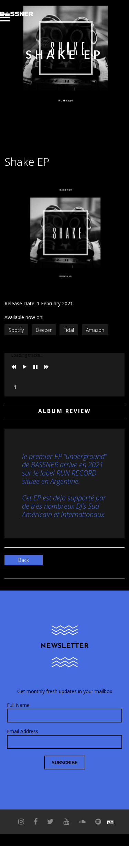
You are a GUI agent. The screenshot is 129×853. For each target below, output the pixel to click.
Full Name (18, 705)
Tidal (69, 330)
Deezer (44, 330)
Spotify (16, 330)
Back (23, 560)
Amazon (95, 330)
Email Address (22, 731)
